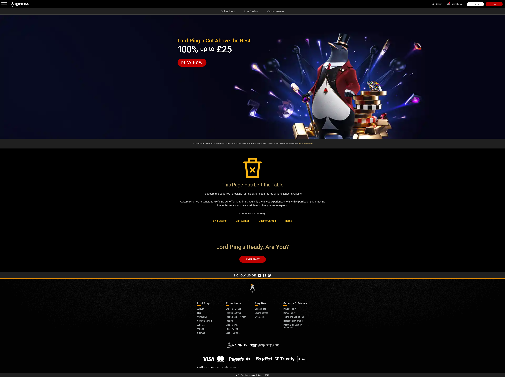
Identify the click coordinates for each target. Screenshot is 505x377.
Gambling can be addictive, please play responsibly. (218, 367)
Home (288, 220)
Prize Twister (232, 329)
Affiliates (201, 325)
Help (199, 313)
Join (494, 4)
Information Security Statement (292, 326)
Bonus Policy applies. (306, 143)
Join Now (252, 259)
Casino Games (275, 11)
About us (201, 309)
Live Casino (251, 11)
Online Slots (228, 11)
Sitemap (201, 333)
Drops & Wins (232, 325)
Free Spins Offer (233, 313)
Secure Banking (204, 321)
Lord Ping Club (233, 333)
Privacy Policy (289, 309)
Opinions (201, 329)
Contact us (202, 317)
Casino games (261, 313)
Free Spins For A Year (236, 317)
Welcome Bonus (233, 309)
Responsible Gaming (293, 321)
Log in (475, 4)
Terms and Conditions (293, 317)
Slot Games (242, 220)
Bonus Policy (289, 313)
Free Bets (230, 321)
